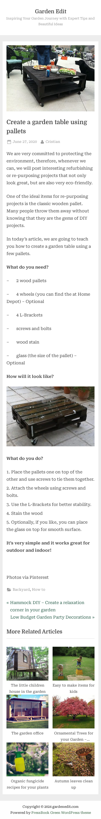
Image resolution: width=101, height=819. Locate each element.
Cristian (53, 141)
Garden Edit (50, 11)
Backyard (21, 589)
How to (38, 589)
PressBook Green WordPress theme (61, 813)
